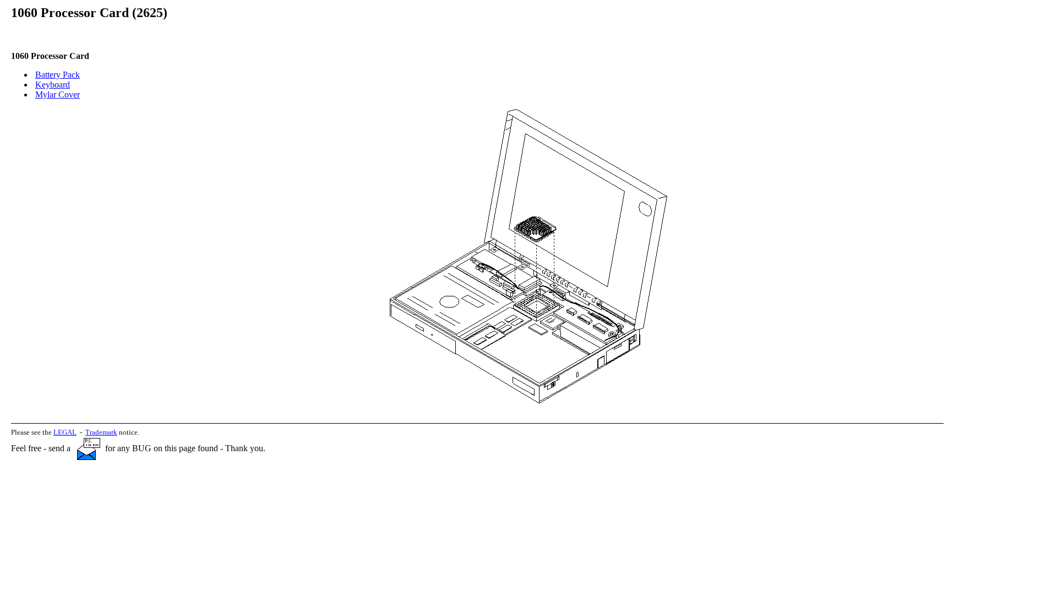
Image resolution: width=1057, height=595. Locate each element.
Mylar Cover (57, 94)
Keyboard (52, 84)
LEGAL (65, 432)
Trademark (101, 432)
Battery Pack (57, 74)
